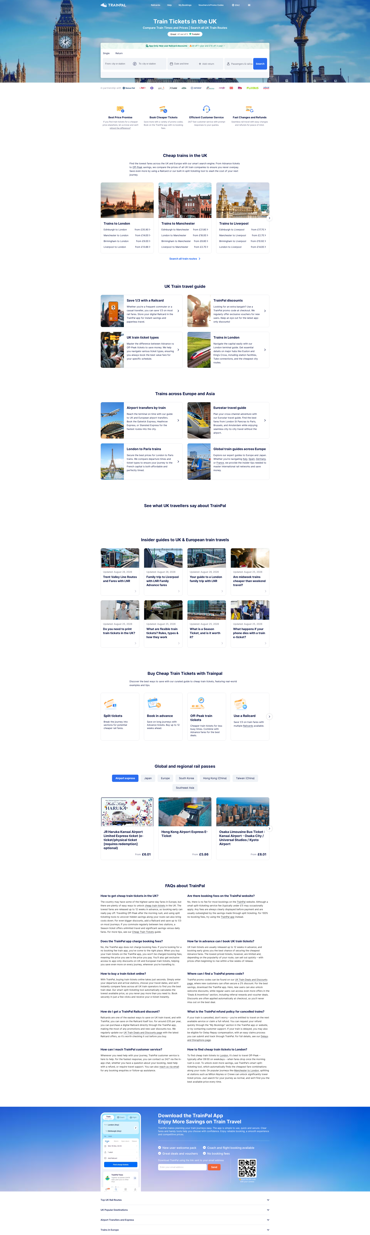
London (224, 1059)
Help (169, 5)
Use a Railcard (245, 719)
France (220, 462)
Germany (261, 458)
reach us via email (169, 1070)
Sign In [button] (262, 5)
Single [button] (106, 53)
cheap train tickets (155, 909)
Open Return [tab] (135, 53)
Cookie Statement (117, 1230)
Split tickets (113, 719)
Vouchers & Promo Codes (211, 5)
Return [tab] (119, 53)
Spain (252, 458)
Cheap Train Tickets (143, 935)
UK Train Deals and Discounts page (143, 1036)
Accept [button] (263, 1224)
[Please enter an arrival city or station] (151, 64)
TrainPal (241, 905)
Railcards (155, 5)
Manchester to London (246, 1074)
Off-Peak (137, 167)
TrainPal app (227, 920)
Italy (245, 458)
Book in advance (160, 719)
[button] (235, 5)
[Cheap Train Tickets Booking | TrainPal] (113, 5)
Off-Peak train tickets (201, 721)
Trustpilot (106, 515)
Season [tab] (152, 53)
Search (260, 63)
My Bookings (185, 5)
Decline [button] (248, 1224)
